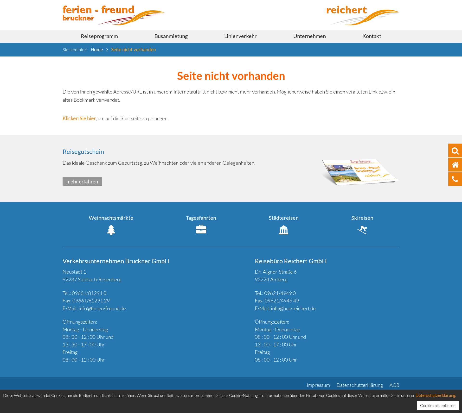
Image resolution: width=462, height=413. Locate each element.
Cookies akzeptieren (438, 405)
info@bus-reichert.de (293, 308)
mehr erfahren (82, 181)
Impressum (318, 385)
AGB (394, 385)
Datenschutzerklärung (360, 385)
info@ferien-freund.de (102, 308)
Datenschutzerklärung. (436, 395)
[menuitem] (99, 36)
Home (97, 49)
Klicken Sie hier (79, 118)
